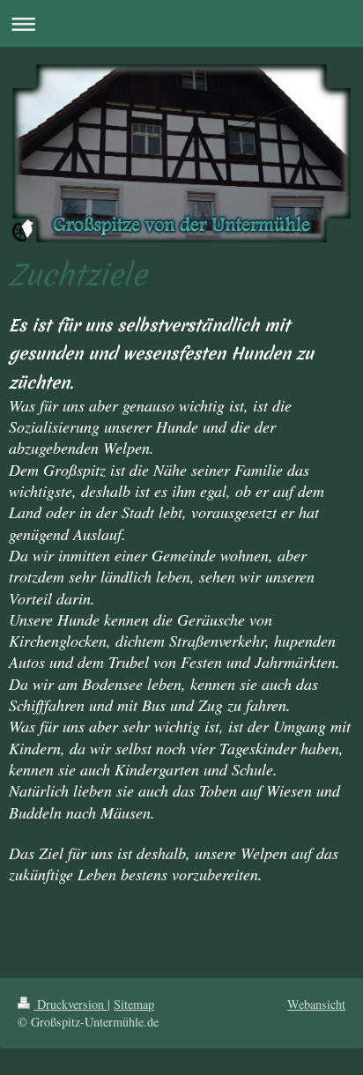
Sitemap (134, 1004)
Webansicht (316, 1004)
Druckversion (70, 1004)
